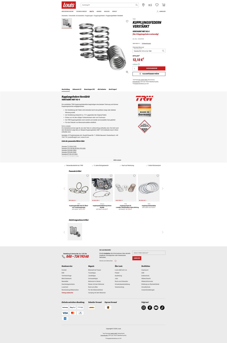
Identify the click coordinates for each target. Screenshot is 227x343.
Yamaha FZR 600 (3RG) (69, 150)
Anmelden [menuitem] (162, 11)
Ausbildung (118, 276)
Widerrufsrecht (146, 278)
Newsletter (65, 281)
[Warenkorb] (163, 5)
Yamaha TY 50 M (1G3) (69, 146)
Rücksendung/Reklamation (70, 290)
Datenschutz (145, 276)
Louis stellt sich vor (121, 270)
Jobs (116, 278)
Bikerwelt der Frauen (94, 270)
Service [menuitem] (114, 11)
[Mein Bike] (150, 5)
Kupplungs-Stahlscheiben (149, 205)
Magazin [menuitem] (106, 11)
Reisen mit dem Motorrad (96, 284)
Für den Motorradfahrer (95, 290)
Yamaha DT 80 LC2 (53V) (70, 154)
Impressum (144, 270)
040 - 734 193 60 (77, 257)
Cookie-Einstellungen (147, 290)
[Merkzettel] (157, 5)
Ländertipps (92, 276)
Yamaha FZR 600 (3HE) (69, 152)
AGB (142, 273)
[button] (137, 5)
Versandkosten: (136, 81)
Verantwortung (119, 287)
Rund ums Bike (93, 287)
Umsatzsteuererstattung (122, 284)
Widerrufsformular (147, 281)
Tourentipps (92, 273)
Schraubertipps (93, 278)
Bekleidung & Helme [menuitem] (67, 11)
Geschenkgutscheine (68, 284)
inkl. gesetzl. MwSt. (142, 79)
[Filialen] (143, 5)
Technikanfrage (66, 276)
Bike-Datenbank (66, 278)
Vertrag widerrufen (67, 293)
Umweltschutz (145, 287)
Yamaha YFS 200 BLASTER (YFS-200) (74, 148)
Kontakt (64, 270)
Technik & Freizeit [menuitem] (81, 11)
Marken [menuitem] (99, 11)
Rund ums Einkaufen (121, 281)
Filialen (117, 273)
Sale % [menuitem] (92, 11)
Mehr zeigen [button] (117, 160)
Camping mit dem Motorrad (97, 293)
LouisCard (65, 287)
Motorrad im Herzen (94, 281)
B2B (63, 273)
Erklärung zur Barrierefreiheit (150, 284)
